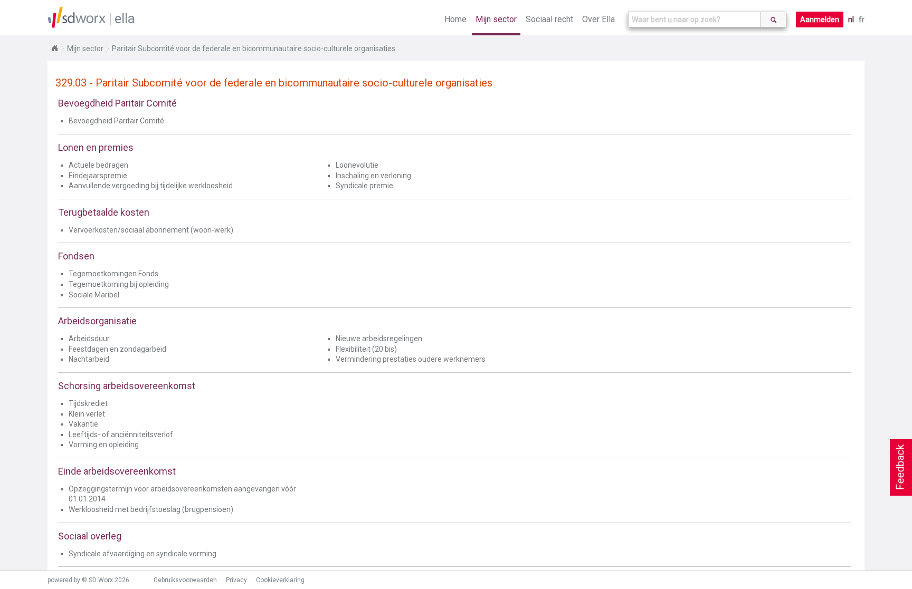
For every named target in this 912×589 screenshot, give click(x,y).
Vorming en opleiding (104, 444)
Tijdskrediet (88, 403)
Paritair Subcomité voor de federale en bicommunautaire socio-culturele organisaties (253, 48)
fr (861, 19)
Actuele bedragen (98, 165)
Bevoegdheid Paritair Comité (116, 121)
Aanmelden (819, 19)
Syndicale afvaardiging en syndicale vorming (142, 553)
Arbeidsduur (89, 338)
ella (125, 18)
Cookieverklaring (280, 580)
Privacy (236, 580)
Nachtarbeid (89, 359)
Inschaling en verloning (373, 175)
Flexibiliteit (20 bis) (366, 349)
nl (851, 19)
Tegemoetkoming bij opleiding (119, 284)
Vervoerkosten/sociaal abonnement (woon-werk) (151, 230)
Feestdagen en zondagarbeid (117, 349)
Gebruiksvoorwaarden (185, 580)
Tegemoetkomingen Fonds (113, 273)
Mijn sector (496, 19)
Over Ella (598, 19)
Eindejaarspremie (98, 175)
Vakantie (83, 424)
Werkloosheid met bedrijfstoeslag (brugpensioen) (151, 509)
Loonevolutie (357, 165)
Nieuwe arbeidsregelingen (379, 338)
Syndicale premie (364, 185)
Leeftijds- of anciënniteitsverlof (121, 434)
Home (455, 19)
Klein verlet (87, 414)
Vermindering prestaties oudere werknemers (411, 359)
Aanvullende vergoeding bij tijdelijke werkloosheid (151, 185)
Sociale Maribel (94, 295)
